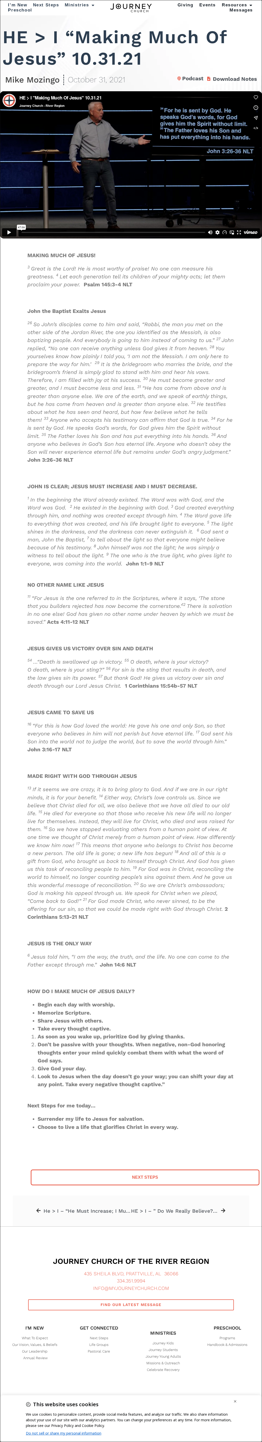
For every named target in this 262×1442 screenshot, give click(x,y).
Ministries (77, 5)
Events (207, 5)
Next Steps (46, 5)
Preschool (20, 10)
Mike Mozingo (32, 80)
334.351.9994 (131, 1281)
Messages (241, 10)
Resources (234, 5)
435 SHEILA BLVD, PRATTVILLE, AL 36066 (131, 1274)
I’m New (17, 5)
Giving (185, 5)
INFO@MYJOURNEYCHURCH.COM (131, 1288)
